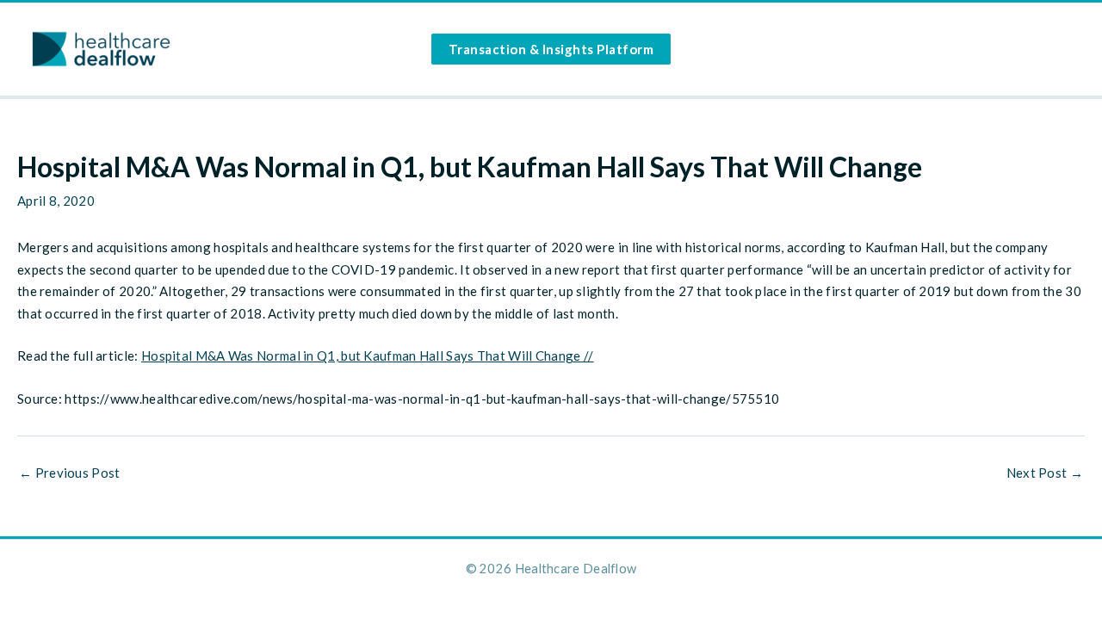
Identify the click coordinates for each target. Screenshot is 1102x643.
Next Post (1044, 473)
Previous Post (70, 473)
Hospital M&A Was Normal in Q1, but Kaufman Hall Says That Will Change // (367, 355)
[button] (551, 49)
